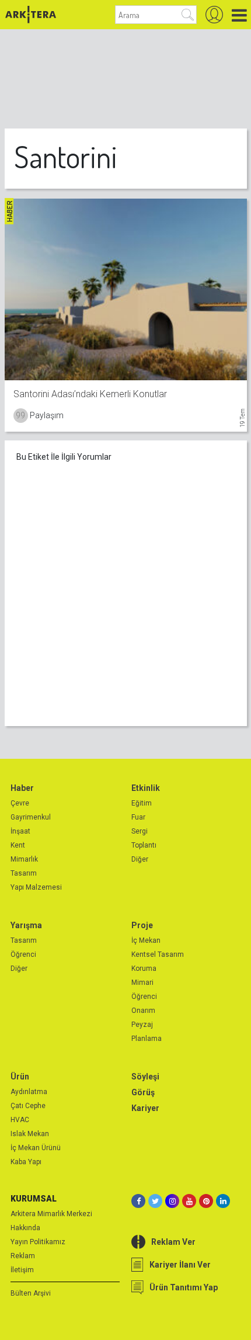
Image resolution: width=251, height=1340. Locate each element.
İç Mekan (146, 940)
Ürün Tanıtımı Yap (183, 1287)
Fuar (138, 817)
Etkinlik (145, 788)
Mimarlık (24, 859)
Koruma (143, 968)
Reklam (23, 1256)
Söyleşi (145, 1076)
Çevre (20, 803)
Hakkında (25, 1228)
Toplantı (143, 845)
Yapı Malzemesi (36, 887)
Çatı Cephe (28, 1106)
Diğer (139, 859)
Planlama (146, 1038)
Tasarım (24, 873)
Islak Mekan (30, 1134)
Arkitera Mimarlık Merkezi (51, 1214)
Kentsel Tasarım (157, 954)
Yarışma (26, 925)
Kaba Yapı (26, 1162)
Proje (142, 925)
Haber (22, 788)
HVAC (20, 1120)
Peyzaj (142, 1024)
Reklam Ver (173, 1242)
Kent (18, 845)
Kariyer (145, 1108)
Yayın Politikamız (38, 1242)
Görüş (143, 1092)
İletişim (22, 1270)
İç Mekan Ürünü (36, 1148)
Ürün (20, 1076)
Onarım (143, 1010)
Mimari (142, 982)
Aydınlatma (29, 1092)
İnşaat (20, 831)
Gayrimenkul (31, 817)
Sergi (139, 831)
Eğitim (141, 803)
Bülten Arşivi (31, 1293)
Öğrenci (23, 954)
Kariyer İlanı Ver (180, 1264)
